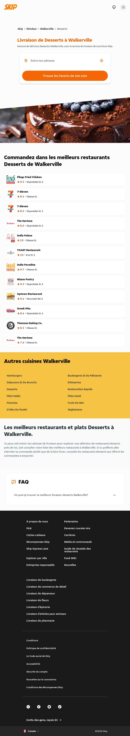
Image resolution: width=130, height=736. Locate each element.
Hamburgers (14, 375)
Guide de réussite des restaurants (77, 550)
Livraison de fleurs (37, 600)
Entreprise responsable (40, 565)
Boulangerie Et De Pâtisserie (85, 375)
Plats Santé (74, 396)
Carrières (69, 535)
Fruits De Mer (76, 403)
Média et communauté (78, 542)
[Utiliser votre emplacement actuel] (102, 60)
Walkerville (47, 29)
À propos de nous (37, 521)
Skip (20, 29)
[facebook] (40, 710)
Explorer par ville (36, 558)
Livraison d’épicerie (38, 607)
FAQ (28, 528)
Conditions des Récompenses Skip (44, 687)
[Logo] (11, 7)
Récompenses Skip (38, 542)
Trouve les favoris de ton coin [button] (65, 76)
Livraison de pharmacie (40, 620)
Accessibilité (33, 663)
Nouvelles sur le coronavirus (41, 679)
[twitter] (29, 710)
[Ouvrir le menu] (123, 7)
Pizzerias (12, 403)
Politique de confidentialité (41, 648)
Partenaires (71, 521)
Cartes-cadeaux (35, 535)
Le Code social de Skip (38, 656)
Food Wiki (70, 558)
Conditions (32, 640)
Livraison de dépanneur (40, 593)
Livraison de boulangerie (41, 580)
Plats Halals (13, 396)
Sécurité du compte (37, 671)
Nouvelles (70, 565)
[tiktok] (61, 710)
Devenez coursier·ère (77, 528)
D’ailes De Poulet (17, 409)
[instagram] (50, 710)
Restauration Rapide (80, 389)
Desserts (62, 29)
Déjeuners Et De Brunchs (22, 382)
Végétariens (75, 409)
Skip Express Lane (37, 548)
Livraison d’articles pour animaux (46, 614)
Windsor (31, 29)
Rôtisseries (74, 382)
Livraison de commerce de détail (46, 586)
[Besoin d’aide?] (114, 7)
